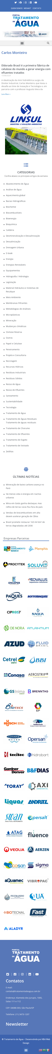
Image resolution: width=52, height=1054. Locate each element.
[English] (40, 1050)
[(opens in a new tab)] (26, 34)
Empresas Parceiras (16, 538)
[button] (2, 34)
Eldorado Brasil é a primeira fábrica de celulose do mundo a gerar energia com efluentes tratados (26, 69)
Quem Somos (16, 8)
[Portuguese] (44, 1050)
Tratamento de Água (13, 1039)
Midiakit (27, 8)
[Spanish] (48, 1050)
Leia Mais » (5, 94)
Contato (37, 8)
